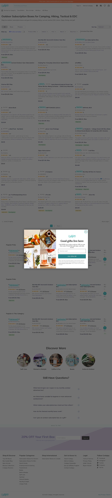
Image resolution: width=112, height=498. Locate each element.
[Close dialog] (85, 231)
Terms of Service (61, 263)
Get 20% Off (72, 256)
